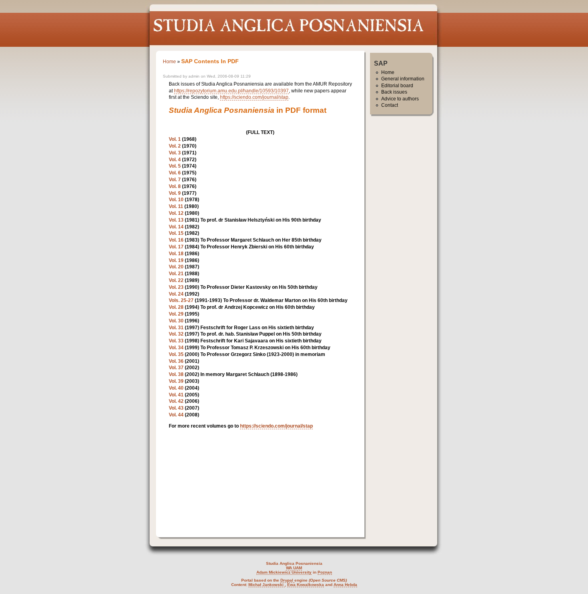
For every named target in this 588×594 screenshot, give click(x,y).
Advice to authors (400, 99)
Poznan (325, 572)
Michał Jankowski (266, 584)
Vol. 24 (176, 294)
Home (169, 61)
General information (402, 79)
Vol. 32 (176, 334)
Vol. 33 (176, 341)
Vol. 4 (175, 159)
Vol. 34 (176, 347)
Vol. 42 (176, 401)
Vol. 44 (176, 415)
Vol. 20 (176, 267)
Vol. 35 (176, 354)
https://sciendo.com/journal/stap (254, 97)
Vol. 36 (176, 361)
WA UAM (294, 568)
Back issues (394, 92)
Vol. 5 (175, 166)
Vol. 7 (175, 179)
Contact (389, 105)
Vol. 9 (175, 193)
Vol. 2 (175, 146)
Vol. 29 (176, 314)
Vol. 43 (176, 408)
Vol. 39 (176, 381)
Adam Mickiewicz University (284, 572)
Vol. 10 (176, 199)
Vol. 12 (176, 213)
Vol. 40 (176, 388)
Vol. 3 (175, 153)
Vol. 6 (175, 173)
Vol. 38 (176, 374)
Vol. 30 (176, 321)
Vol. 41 (176, 395)
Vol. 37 (176, 367)
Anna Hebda (345, 584)
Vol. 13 (176, 220)
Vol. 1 (175, 139)
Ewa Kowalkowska (305, 584)
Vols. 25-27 (181, 300)
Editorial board (397, 85)
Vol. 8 (175, 186)
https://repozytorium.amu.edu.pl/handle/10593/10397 (231, 91)
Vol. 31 (176, 327)
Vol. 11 (176, 206)
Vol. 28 (176, 307)
